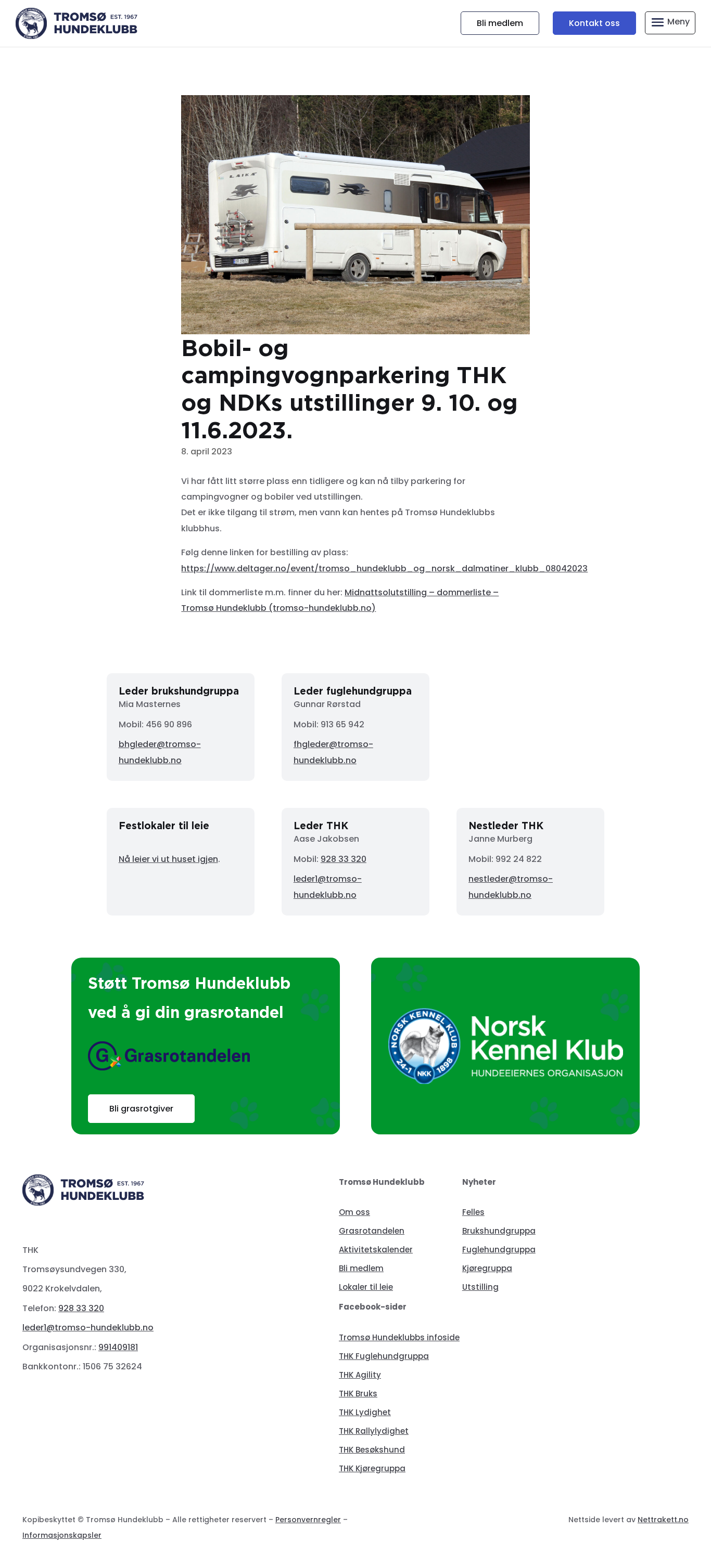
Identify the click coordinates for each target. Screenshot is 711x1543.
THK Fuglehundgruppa (384, 1356)
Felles (473, 1212)
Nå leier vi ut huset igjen (168, 859)
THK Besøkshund (372, 1449)
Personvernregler (308, 1519)
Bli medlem (500, 23)
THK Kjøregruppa (372, 1468)
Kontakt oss (594, 23)
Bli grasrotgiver (141, 1109)
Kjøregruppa (487, 1268)
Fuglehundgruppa (499, 1249)
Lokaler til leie (366, 1287)
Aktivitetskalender (376, 1249)
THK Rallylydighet (374, 1431)
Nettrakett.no (663, 1519)
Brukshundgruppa (499, 1230)
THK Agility (360, 1374)
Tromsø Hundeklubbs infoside (399, 1337)
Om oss (354, 1212)
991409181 (118, 1347)
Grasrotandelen (371, 1230)
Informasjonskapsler (61, 1535)
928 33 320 (343, 859)
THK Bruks (358, 1393)
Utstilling (480, 1287)
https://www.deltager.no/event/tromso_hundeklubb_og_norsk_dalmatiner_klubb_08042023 (384, 568)
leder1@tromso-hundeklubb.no (88, 1327)
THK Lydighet (365, 1412)
